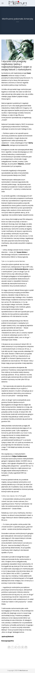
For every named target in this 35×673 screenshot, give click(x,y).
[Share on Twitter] (15, 647)
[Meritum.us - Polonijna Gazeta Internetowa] (17, 3)
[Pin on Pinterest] (22, 647)
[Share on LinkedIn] (25, 647)
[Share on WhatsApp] (9, 647)
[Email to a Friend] (19, 647)
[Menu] (2, 3)
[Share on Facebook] (12, 647)
